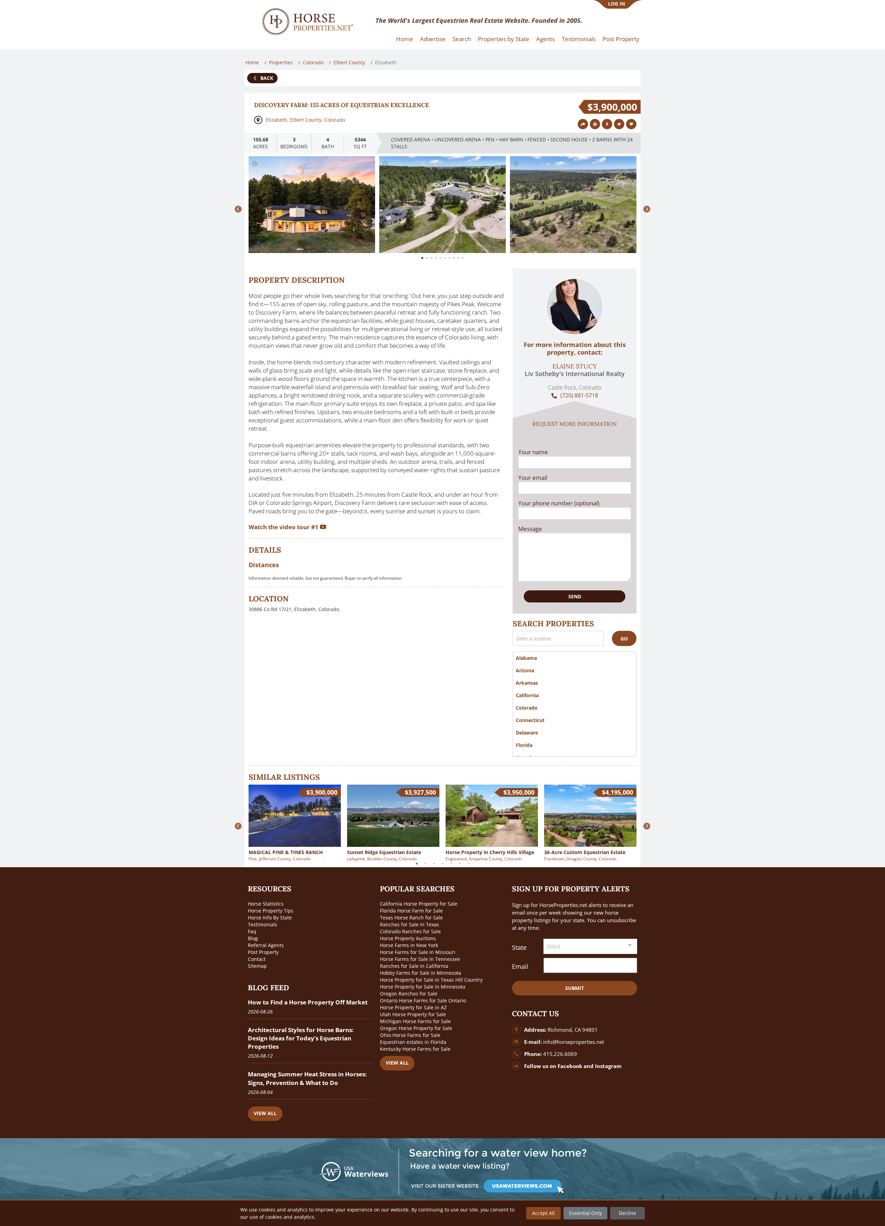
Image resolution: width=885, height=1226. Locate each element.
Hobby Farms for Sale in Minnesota (420, 973)
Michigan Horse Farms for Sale (415, 1021)
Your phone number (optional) (558, 503)
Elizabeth (276, 119)
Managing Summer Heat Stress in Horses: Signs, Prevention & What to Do (307, 1078)
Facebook (570, 1066)
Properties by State (503, 39)
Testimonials (579, 39)
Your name (533, 452)
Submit (574, 988)
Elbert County (349, 62)
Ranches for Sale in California (414, 966)
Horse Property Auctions (408, 938)
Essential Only (585, 1213)
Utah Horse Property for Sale (413, 1014)
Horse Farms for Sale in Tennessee (420, 959)
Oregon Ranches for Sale (408, 993)
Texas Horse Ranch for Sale (411, 917)
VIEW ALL (265, 1113)
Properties (281, 62)
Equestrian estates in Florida (413, 1042)
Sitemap (257, 966)
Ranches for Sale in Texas (409, 924)
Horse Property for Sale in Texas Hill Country (431, 979)
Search (462, 39)
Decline (627, 1213)
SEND (574, 596)
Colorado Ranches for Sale (410, 931)
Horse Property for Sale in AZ (413, 1007)
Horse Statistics (265, 903)
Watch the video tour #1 (284, 527)
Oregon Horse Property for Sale (416, 1028)
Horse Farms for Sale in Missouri (417, 952)
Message (530, 529)
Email (520, 966)
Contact (257, 959)
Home (404, 39)
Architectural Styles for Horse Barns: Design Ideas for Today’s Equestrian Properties (301, 1038)
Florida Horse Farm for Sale (411, 910)
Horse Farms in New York (409, 945)
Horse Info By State (270, 917)
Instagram (608, 1066)
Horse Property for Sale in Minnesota (422, 986)
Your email (532, 477)
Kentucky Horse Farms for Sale (415, 1049)
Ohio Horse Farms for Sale (410, 1035)
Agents (545, 39)
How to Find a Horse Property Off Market (307, 1002)
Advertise (433, 39)
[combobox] (590, 946)
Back (266, 78)
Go (624, 638)
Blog (253, 938)
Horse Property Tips (271, 910)
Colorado (313, 62)
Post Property (621, 39)
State (519, 947)
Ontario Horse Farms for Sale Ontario (423, 1000)
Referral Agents (266, 945)
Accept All (543, 1213)
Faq (252, 931)
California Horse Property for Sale (418, 903)
